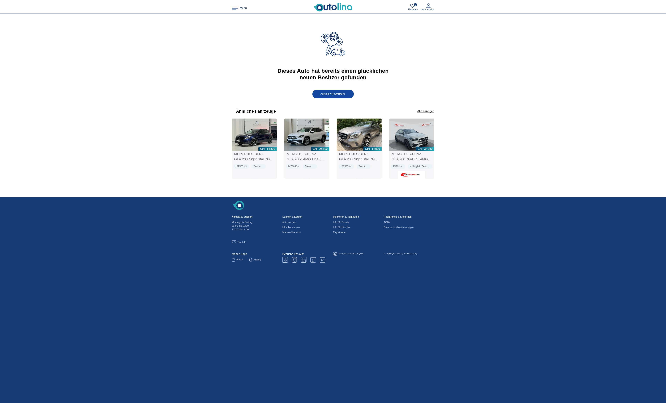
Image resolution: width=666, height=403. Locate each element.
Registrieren (339, 232)
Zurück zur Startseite (333, 94)
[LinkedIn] (303, 260)
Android (257, 259)
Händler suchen (291, 227)
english (360, 254)
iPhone (239, 259)
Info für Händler (341, 227)
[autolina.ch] (333, 7)
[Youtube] (294, 260)
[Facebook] (285, 260)
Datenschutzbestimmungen (399, 227)
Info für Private (341, 222)
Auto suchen (289, 222)
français (343, 254)
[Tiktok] (313, 260)
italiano (351, 254)
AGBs (387, 222)
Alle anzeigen (425, 111)
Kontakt (242, 242)
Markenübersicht (291, 232)
